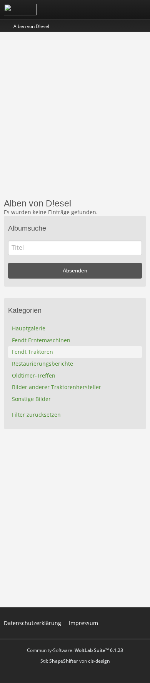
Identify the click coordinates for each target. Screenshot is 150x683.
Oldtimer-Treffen (33, 375)
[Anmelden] (120, 9)
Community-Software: (75, 650)
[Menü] (140, 9)
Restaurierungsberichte (42, 363)
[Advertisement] (75, 114)
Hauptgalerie (28, 328)
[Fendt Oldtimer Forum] (20, 9)
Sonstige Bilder (31, 399)
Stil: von (75, 661)
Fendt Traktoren (32, 351)
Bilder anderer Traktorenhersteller (56, 387)
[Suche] (101, 9)
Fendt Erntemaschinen (41, 340)
